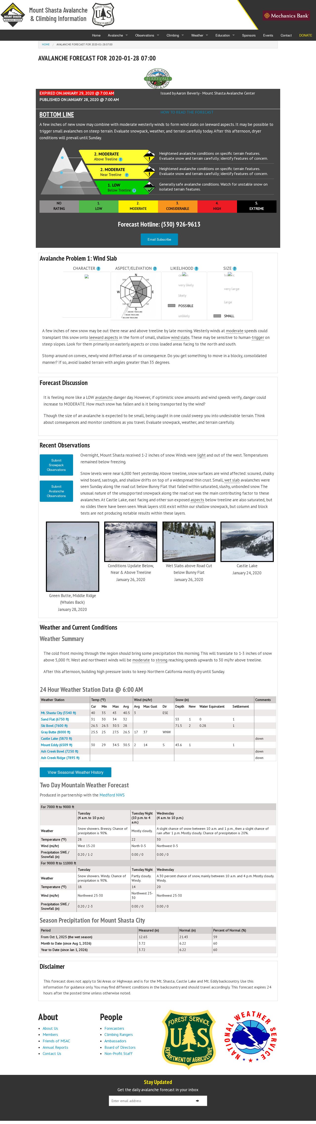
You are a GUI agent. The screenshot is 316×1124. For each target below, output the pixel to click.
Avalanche (115, 35)
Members (50, 1034)
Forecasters (114, 1028)
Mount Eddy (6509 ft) (56, 745)
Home (96, 35)
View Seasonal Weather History (75, 772)
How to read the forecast (187, 112)
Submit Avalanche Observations (56, 491)
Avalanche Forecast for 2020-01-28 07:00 (85, 44)
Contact (286, 35)
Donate (305, 35)
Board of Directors (120, 1047)
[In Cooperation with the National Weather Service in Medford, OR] (250, 1036)
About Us (50, 1028)
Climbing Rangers (118, 1034)
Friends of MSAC (56, 1040)
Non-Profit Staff (118, 1053)
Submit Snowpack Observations (56, 465)
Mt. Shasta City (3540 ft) (58, 713)
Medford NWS (112, 795)
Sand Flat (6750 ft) (55, 719)
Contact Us (52, 1053)
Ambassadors (115, 1040)
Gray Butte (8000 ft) (55, 732)
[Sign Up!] (197, 1101)
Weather (197, 35)
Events (268, 35)
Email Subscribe (159, 239)
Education (223, 35)
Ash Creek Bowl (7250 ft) (59, 751)
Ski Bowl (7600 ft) (54, 725)
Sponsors (249, 35)
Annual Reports (55, 1047)
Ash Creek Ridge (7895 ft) (60, 758)
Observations (144, 35)
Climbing (173, 35)
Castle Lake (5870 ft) (56, 738)
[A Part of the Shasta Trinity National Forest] (189, 1039)
